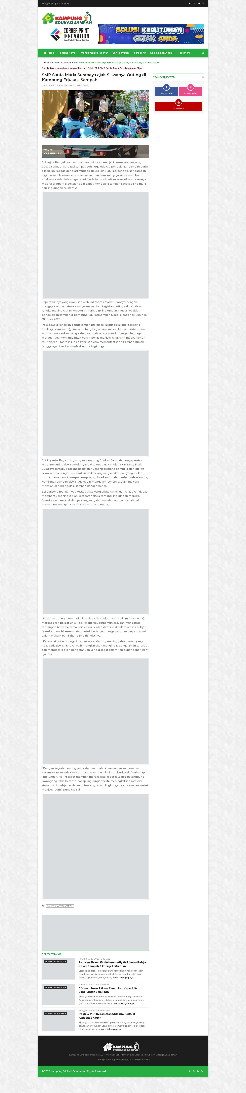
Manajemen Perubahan (94, 52)
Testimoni (184, 52)
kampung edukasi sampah (59, 941)
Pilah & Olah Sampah (66, 62)
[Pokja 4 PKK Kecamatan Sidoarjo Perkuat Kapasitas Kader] (58, 1055)
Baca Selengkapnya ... (124, 1013)
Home (50, 52)
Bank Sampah (120, 52)
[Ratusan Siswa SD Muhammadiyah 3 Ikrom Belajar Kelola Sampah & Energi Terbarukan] (58, 1004)
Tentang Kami (66, 52)
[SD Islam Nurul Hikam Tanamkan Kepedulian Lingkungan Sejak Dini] (58, 1030)
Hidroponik (139, 52)
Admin (51, 85)
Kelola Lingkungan (161, 52)
